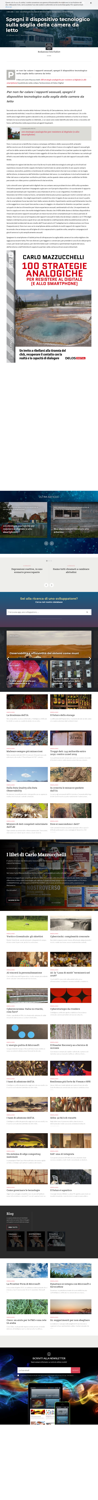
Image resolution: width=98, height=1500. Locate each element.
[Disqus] (49, 396)
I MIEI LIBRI (10, 12)
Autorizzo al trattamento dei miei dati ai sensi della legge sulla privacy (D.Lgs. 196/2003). (47, 1375)
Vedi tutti (12, 1227)
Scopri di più (13, 900)
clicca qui (8, 7)
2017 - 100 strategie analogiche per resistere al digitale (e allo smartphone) (44, 12)
